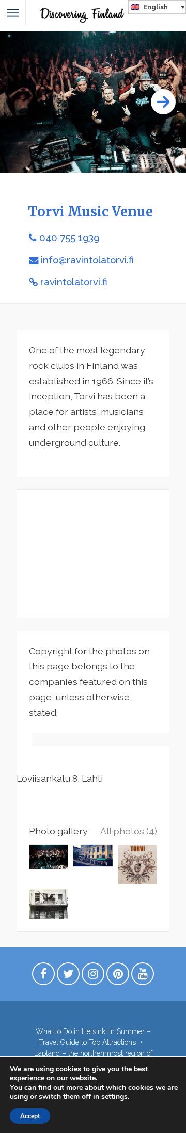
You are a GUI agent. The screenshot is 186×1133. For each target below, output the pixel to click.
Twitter (68, 976)
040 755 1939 (69, 237)
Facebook (43, 976)
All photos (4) (128, 830)
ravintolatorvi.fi (73, 282)
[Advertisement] (93, 553)
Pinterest (117, 976)
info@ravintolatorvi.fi (87, 260)
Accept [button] (30, 1116)
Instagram (93, 976)
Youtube (142, 976)
